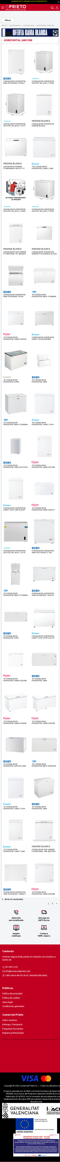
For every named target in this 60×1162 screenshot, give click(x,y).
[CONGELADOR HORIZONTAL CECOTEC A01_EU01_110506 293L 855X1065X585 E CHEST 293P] (15, 189)
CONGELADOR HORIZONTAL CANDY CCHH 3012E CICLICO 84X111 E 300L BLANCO (43, 637)
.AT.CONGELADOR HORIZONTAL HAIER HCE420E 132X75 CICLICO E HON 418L (14, 722)
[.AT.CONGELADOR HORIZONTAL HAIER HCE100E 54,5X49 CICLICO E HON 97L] (44, 445)
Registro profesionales (13, 1033)
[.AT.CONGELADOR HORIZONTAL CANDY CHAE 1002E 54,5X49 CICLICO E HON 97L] (15, 830)
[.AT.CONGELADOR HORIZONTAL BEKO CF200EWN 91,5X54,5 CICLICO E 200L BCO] (15, 403)
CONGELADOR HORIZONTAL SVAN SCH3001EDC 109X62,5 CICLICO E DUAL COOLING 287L (15, 893)
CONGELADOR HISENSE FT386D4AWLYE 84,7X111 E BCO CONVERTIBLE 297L (13, 167)
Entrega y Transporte (12, 1024)
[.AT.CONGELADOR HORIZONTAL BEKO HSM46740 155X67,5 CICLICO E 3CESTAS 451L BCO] (44, 744)
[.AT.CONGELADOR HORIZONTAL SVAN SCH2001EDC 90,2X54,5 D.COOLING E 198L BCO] (44, 787)
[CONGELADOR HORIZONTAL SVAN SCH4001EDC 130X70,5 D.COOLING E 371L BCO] (44, 574)
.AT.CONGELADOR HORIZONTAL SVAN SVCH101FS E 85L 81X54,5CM (15, 466)
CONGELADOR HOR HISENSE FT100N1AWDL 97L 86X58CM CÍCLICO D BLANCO (14, 253)
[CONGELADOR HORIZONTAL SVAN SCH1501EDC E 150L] (44, 531)
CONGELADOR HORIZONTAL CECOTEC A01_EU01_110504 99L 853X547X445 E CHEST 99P (44, 82)
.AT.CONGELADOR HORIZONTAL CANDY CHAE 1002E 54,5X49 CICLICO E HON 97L (15, 850)
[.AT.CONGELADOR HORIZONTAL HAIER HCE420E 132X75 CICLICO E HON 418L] (15, 702)
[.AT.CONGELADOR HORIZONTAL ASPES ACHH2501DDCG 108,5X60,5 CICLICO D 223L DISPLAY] (15, 360)
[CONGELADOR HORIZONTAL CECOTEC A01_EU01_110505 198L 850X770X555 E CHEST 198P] (44, 189)
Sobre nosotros (9, 1020)
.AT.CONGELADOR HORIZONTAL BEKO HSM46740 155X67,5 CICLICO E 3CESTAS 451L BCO (44, 765)
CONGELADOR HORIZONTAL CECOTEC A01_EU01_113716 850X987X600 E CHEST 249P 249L (14, 552)
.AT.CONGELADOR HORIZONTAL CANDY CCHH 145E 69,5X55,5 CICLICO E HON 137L (15, 808)
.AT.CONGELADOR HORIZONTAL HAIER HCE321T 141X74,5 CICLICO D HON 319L (44, 509)
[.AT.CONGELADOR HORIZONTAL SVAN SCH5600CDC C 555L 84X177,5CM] (15, 616)
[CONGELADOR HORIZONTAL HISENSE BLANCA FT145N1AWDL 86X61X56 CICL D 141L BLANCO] (44, 104)
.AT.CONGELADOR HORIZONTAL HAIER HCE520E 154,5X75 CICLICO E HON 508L (44, 722)
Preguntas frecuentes (12, 1029)
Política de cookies (11, 998)
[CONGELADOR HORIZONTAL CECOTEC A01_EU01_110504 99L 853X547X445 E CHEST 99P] (44, 61)
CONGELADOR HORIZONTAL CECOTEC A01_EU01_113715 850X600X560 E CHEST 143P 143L (14, 125)
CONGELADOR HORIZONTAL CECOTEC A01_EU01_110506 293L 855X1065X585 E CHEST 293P (14, 210)
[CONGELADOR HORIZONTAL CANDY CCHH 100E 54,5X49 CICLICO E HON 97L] (15, 488)
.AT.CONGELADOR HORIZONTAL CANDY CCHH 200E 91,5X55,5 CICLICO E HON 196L (44, 424)
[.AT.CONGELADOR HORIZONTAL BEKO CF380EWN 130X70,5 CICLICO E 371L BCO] (44, 275)
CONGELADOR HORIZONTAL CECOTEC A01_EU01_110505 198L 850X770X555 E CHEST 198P (43, 210)
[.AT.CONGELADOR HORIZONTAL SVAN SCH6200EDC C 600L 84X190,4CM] (44, 360)
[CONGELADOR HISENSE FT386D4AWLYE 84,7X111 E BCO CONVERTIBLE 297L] (15, 147)
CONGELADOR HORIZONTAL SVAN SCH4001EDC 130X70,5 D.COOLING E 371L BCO (43, 594)
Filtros (8, 20)
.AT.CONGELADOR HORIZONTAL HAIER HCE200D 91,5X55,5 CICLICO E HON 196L (15, 680)
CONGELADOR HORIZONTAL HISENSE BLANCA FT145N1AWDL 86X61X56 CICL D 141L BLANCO (44, 125)
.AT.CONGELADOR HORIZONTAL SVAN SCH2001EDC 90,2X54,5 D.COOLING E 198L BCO (41, 808)
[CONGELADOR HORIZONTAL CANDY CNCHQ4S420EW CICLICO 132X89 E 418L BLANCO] (44, 317)
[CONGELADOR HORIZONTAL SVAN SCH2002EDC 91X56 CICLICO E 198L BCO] (15, 275)
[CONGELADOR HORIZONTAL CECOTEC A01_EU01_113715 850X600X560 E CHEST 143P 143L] (15, 104)
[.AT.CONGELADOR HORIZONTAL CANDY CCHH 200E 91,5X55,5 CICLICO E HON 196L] (44, 403)
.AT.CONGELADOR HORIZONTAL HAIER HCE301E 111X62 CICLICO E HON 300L (14, 338)
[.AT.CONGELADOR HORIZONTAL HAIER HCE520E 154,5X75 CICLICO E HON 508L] (44, 702)
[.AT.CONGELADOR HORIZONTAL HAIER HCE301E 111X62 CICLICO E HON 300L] (15, 317)
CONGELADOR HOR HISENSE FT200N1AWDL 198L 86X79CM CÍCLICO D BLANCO (43, 850)
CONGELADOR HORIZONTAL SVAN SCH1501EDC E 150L (43, 551)
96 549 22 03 (11, 967)
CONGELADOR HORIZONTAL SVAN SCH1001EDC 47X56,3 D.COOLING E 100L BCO (14, 82)
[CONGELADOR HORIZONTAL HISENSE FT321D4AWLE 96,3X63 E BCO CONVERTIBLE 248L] (44, 232)
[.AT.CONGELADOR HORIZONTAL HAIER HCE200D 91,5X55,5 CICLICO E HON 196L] (15, 659)
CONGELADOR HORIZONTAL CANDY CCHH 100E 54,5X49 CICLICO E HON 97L (14, 509)
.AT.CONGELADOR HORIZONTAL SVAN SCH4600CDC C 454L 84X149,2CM (40, 680)
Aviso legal (7, 1002)
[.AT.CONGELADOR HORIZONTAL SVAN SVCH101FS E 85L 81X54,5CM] (15, 445)
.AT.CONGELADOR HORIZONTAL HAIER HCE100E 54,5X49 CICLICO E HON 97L (43, 466)
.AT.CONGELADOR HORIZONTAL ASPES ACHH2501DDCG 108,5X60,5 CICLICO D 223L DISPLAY (14, 381)
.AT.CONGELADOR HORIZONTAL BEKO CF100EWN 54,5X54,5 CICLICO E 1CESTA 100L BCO (15, 594)
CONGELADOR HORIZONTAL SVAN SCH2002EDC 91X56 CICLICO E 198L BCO (14, 296)
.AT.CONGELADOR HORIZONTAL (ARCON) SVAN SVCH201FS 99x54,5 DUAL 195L (15, 765)
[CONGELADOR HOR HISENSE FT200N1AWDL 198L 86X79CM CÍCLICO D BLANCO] (44, 830)
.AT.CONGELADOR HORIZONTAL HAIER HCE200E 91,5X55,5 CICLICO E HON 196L (44, 893)
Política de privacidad (12, 993)
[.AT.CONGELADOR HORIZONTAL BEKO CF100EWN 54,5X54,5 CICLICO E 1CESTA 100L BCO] (15, 574)
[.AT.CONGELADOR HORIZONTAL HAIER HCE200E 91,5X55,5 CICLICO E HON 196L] (44, 872)
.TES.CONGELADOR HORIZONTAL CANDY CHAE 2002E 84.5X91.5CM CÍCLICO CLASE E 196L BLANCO (43, 167)
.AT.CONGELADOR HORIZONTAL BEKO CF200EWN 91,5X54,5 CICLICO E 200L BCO (15, 424)
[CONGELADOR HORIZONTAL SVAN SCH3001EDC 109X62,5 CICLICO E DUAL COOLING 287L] (15, 872)
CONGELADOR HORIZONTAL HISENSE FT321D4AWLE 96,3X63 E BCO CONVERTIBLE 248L (44, 253)
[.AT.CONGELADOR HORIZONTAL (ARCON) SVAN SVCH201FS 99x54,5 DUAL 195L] (15, 744)
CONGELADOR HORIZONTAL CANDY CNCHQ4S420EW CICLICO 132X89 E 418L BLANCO (43, 338)
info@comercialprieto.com (17, 971)
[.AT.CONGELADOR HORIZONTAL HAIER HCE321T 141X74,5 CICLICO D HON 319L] (44, 488)
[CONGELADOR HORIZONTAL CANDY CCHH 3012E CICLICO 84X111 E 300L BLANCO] (44, 616)
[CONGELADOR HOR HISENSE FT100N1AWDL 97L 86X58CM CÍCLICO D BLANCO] (15, 232)
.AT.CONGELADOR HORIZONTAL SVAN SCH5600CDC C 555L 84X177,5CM (11, 637)
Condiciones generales (13, 1006)
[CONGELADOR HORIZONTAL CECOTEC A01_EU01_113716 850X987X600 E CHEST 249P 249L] (15, 531)
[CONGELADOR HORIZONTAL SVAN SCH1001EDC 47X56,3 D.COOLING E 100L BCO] (15, 61)
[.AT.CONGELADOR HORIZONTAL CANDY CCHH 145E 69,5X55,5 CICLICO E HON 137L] (15, 787)
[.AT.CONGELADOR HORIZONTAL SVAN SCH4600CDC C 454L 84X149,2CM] (44, 659)
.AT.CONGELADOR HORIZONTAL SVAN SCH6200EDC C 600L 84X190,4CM (40, 381)
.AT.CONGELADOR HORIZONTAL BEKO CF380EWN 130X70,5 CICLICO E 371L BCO (44, 296)
